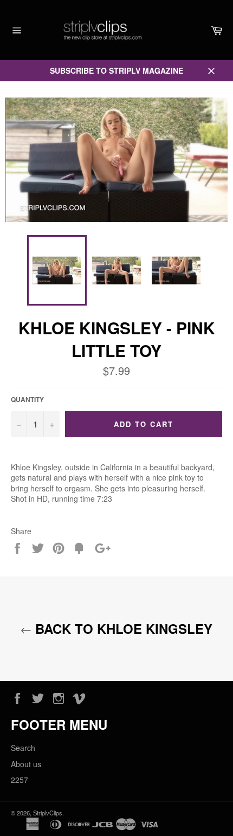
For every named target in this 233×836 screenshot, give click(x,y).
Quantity (27, 400)
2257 (19, 779)
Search (23, 747)
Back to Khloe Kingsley (121, 629)
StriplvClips (47, 812)
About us (26, 764)
